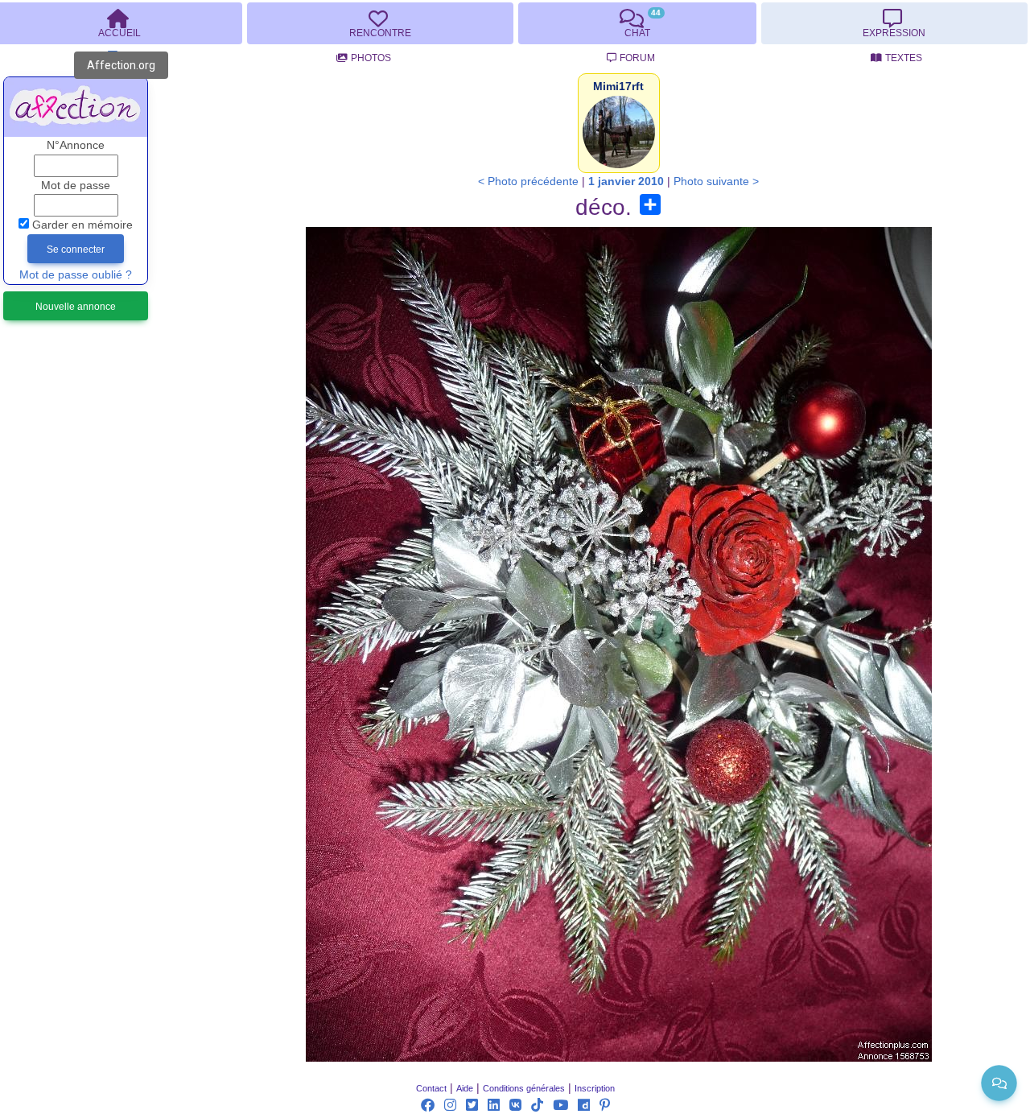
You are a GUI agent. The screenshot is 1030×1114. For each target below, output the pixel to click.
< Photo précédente (528, 181)
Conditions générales (524, 1088)
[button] (618, 86)
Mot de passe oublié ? (75, 275)
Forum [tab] (637, 58)
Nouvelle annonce (75, 306)
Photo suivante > (716, 181)
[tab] (380, 23)
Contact (431, 1088)
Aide (464, 1088)
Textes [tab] (903, 58)
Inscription (595, 1088)
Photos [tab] (371, 58)
